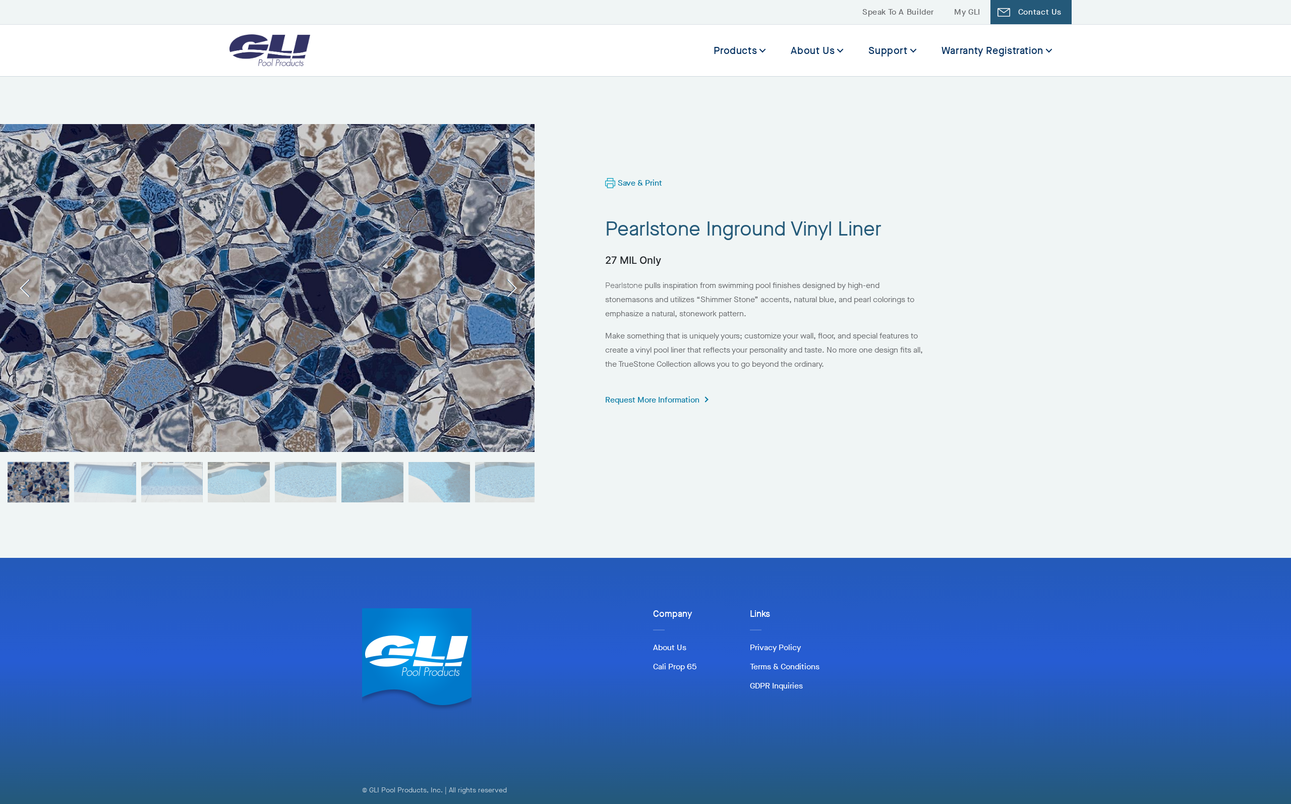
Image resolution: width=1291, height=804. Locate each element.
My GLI (967, 12)
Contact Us (1040, 12)
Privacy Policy (775, 647)
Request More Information (652, 399)
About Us (813, 51)
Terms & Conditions (784, 666)
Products (735, 51)
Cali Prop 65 (674, 666)
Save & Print (640, 183)
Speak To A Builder (898, 12)
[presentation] (29, 288)
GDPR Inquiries (776, 685)
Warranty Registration (992, 51)
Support (887, 51)
